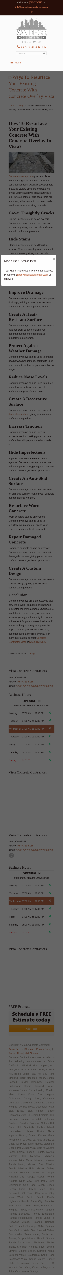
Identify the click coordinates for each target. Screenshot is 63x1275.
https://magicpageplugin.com (32, 274)
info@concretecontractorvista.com (31, 7)
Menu (18, 62)
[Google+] (31, 12)
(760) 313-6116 (35, 2)
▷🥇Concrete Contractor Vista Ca (31, 27)
